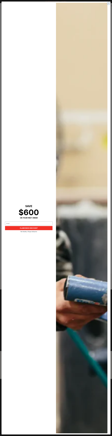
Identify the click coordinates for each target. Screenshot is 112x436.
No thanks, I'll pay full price (29, 231)
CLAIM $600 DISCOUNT (29, 228)
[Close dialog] (108, 3)
